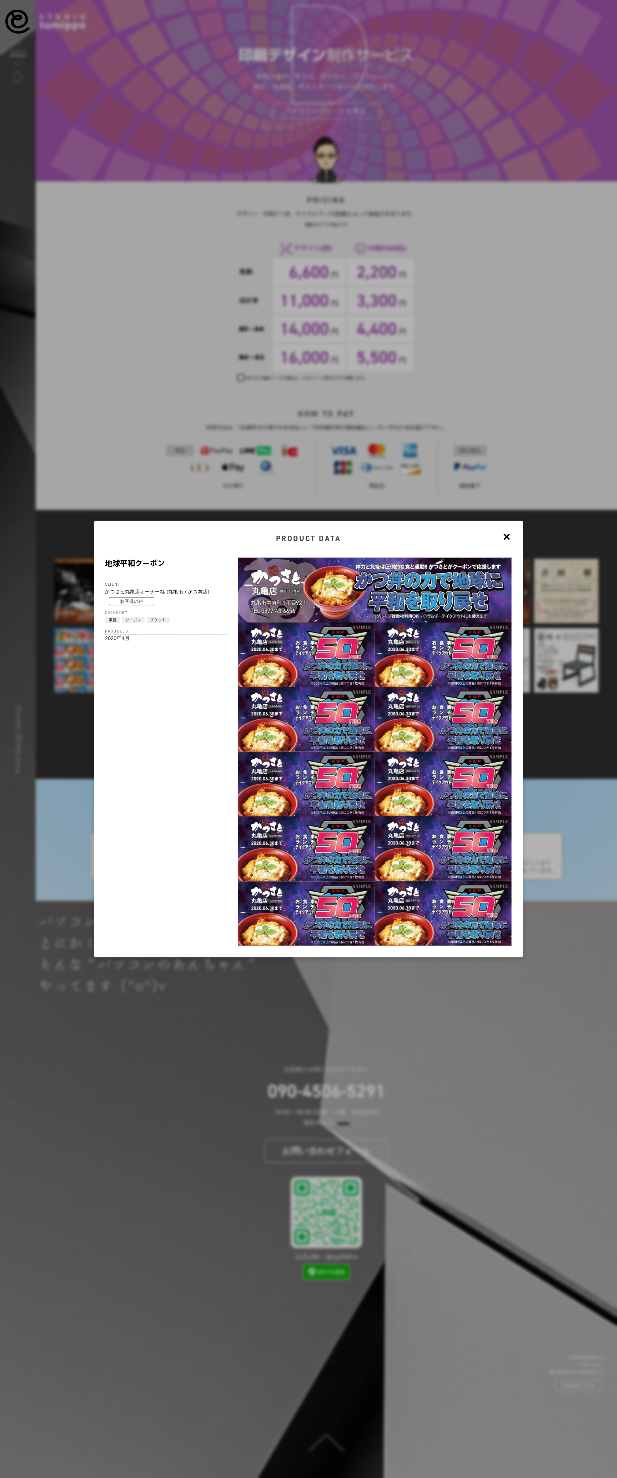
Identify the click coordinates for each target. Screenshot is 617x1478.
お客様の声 (131, 601)
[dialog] (308, 739)
